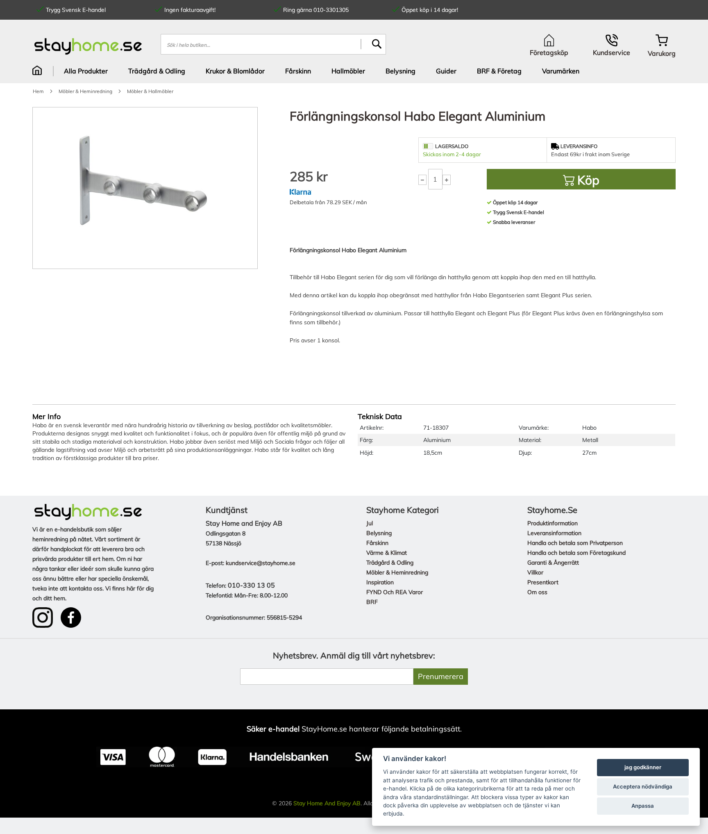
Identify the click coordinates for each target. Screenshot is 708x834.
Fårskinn (377, 543)
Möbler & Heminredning (397, 572)
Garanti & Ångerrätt (553, 562)
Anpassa (642, 805)
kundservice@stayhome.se (260, 563)
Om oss (537, 592)
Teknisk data (380, 416)
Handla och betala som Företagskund (576, 552)
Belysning (379, 533)
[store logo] (88, 46)
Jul (369, 523)
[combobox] (273, 44)
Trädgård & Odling (389, 562)
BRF (372, 602)
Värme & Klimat (386, 552)
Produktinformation (552, 523)
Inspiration (380, 582)
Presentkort (542, 582)
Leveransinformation (554, 533)
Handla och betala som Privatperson (575, 543)
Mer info (46, 416)
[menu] (354, 71)
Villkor (535, 572)
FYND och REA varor (394, 592)
